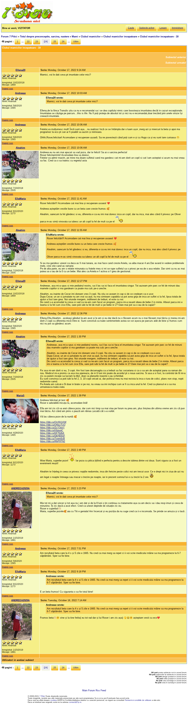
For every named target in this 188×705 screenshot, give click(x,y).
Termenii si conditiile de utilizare (138, 700)
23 (36, 41)
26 (63, 41)
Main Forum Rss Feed (94, 690)
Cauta (131, 28)
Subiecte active (146, 28)
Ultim (75, 41)
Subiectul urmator (175, 62)
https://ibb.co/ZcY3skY (52, 427)
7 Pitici (42, 696)
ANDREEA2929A (20, 488)
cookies (53, 700)
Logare (163, 28)
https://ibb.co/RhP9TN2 (52, 441)
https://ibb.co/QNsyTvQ (52, 424)
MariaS (20, 395)
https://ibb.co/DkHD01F (52, 435)
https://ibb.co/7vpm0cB (52, 438)
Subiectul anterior (176, 57)
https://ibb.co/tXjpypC (51, 430)
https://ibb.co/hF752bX (52, 433)
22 (28, 41)
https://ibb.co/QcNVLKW (53, 422)
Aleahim (20, 147)
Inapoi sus (7, 88)
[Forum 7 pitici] (27, 22)
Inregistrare (177, 28)
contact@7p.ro (75, 702)
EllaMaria (20, 198)
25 (54, 41)
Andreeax (20, 93)
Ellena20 (20, 70)
